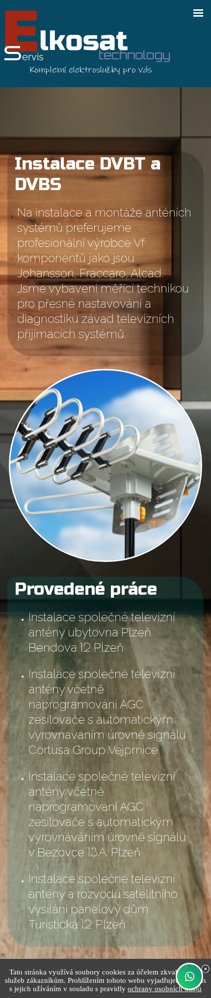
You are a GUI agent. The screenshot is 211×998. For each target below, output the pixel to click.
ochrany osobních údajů (165, 989)
